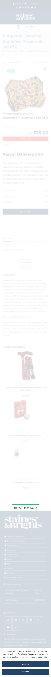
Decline (25, 672)
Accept (25, 664)
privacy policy (42, 657)
